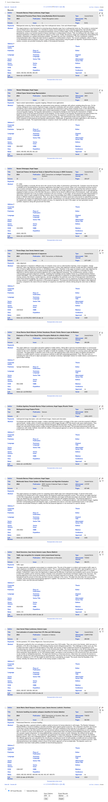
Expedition (36, 70)
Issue (34, 23)
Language (11, 55)
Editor (77, 50)
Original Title (78, 55)
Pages (77, 23)
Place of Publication (36, 51)
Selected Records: (32, 791)
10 (56, 7)
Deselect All (13, 7)
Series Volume (10, 64)
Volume (10, 23)
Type (76, 16)
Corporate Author (11, 47)
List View (91, 7)
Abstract (10, 28)
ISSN (9, 67)
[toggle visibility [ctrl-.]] (6, 789)
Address (10, 43)
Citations (97, 7)
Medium (78, 67)
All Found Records (16, 791)
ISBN (34, 67)
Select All (7, 7)
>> (59, 7)
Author (10, 13)
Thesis (77, 46)
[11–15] (62, 7)
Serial (77, 75)
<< (44, 7)
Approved (78, 73)
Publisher (11, 50)
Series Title (36, 59)
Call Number (10, 76)
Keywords (11, 25)
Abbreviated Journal (79, 19)
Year (9, 19)
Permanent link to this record (54, 79)
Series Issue (35, 64)
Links (101, 10)
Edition (77, 63)
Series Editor (10, 59)
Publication (36, 19)
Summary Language (36, 55)
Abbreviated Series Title (79, 59)
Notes (9, 73)
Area (9, 70)
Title (9, 16)
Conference (79, 70)
